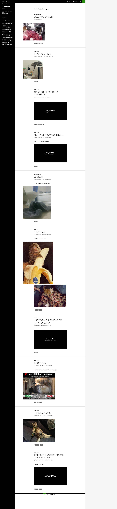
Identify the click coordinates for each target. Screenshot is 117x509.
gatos (3, 34)
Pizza (11, 40)
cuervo (7, 29)
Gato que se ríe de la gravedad (46, 93)
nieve (6, 37)
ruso (8, 42)
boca (12, 22)
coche (4, 25)
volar (11, 44)
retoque (3, 42)
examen (3, 31)
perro (9, 39)
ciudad (9, 23)
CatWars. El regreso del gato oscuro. (48, 321)
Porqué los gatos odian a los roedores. (49, 456)
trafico (8, 44)
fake (36, 402)
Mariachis (4, 8)
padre (3, 39)
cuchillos (4, 29)
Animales (36, 51)
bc (80, 1)
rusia (6, 42)
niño (9, 37)
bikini (10, 22)
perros (3, 40)
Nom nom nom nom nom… (49, 134)
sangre (40, 43)
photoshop (8, 40)
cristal (9, 27)
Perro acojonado (5, 13)
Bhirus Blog (5, 1)
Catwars (3, 9)
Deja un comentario (48, 56)
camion (3, 23)
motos (9, 35)
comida (37, 444)
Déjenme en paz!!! (44, 16)
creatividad (6, 27)
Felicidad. (40, 231)
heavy (7, 34)
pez (6, 40)
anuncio (7, 22)
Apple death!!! (75, 1)
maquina (3, 35)
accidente (4, 20)
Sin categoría (37, 14)
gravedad (41, 124)
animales (4, 22)
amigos (7, 20)
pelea (6, 39)
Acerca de (69, 1)
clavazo (11, 23)
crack (3, 27)
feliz (36, 309)
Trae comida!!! (42, 412)
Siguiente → (53, 494)
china (6, 23)
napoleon (3, 37)
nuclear (11, 37)
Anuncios (40, 363)
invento (9, 34)
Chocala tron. (43, 53)
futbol (6, 31)
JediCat (38, 176)
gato (36, 43)
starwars (4, 44)
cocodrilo (9, 25)
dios (10, 29)
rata (40, 489)
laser (12, 34)
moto (6, 35)
